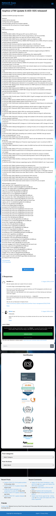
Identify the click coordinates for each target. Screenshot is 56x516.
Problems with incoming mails (44, 491)
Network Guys (9, 3)
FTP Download (6, 260)
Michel (10, 311)
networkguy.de (18, 513)
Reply (8, 306)
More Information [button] (28, 337)
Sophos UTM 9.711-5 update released (14, 492)
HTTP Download (6, 262)
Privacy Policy (44, 513)
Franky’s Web (4, 506)
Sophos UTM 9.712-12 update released (14, 486)
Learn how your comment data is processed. (35, 340)
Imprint (38, 513)
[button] (52, 3)
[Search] (52, 346)
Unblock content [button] (28, 334)
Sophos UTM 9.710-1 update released (14, 496)
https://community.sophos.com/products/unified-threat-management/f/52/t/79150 (28, 303)
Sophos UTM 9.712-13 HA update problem (15, 482)
